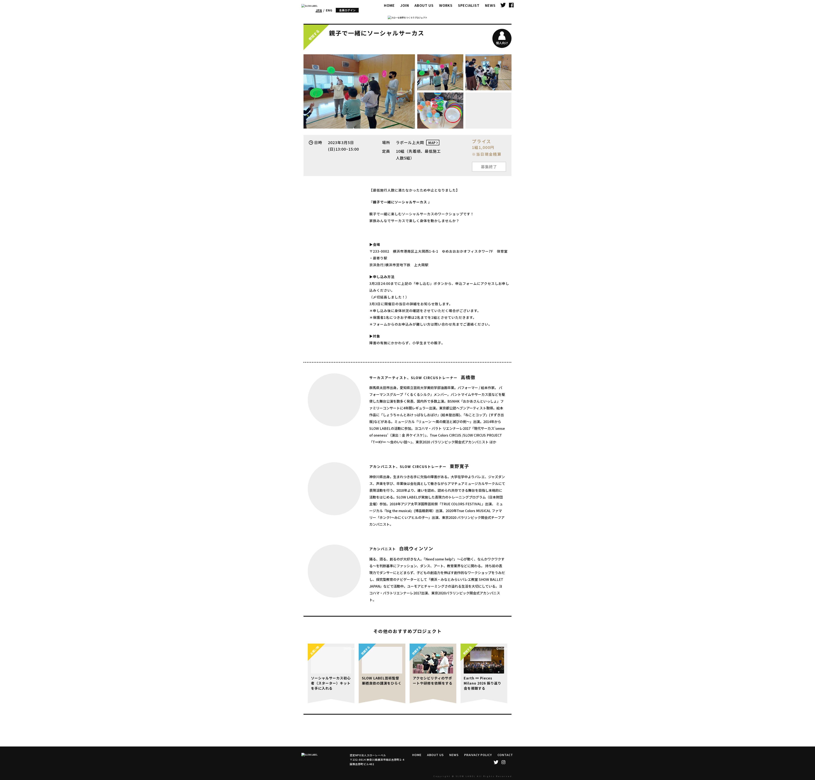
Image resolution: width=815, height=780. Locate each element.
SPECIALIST (468, 5)
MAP (432, 142)
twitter (503, 5)
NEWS (490, 5)
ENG (329, 10)
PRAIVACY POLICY (478, 755)
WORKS (445, 5)
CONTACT (505, 755)
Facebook (511, 5)
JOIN (404, 5)
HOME (389, 5)
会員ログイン (347, 10)
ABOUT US (424, 5)
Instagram (503, 762)
